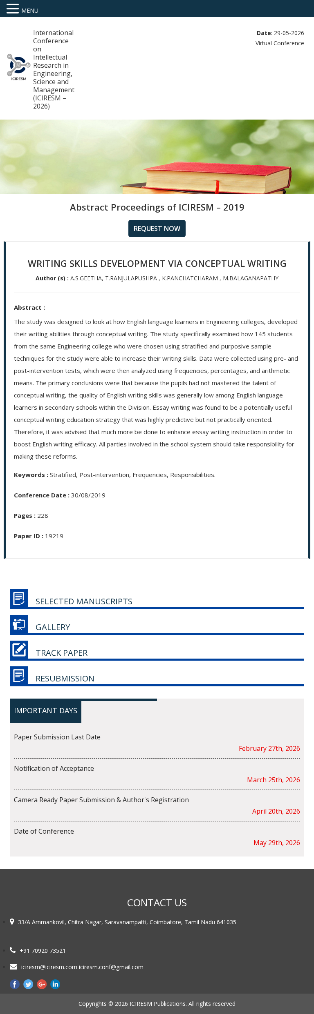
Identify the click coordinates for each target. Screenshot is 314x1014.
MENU (29, 10)
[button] (14, 9)
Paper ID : (28, 536)
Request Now (157, 228)
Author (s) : (52, 278)
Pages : (25, 515)
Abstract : (29, 307)
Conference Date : (42, 495)
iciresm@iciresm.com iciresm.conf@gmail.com (82, 967)
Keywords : (31, 474)
